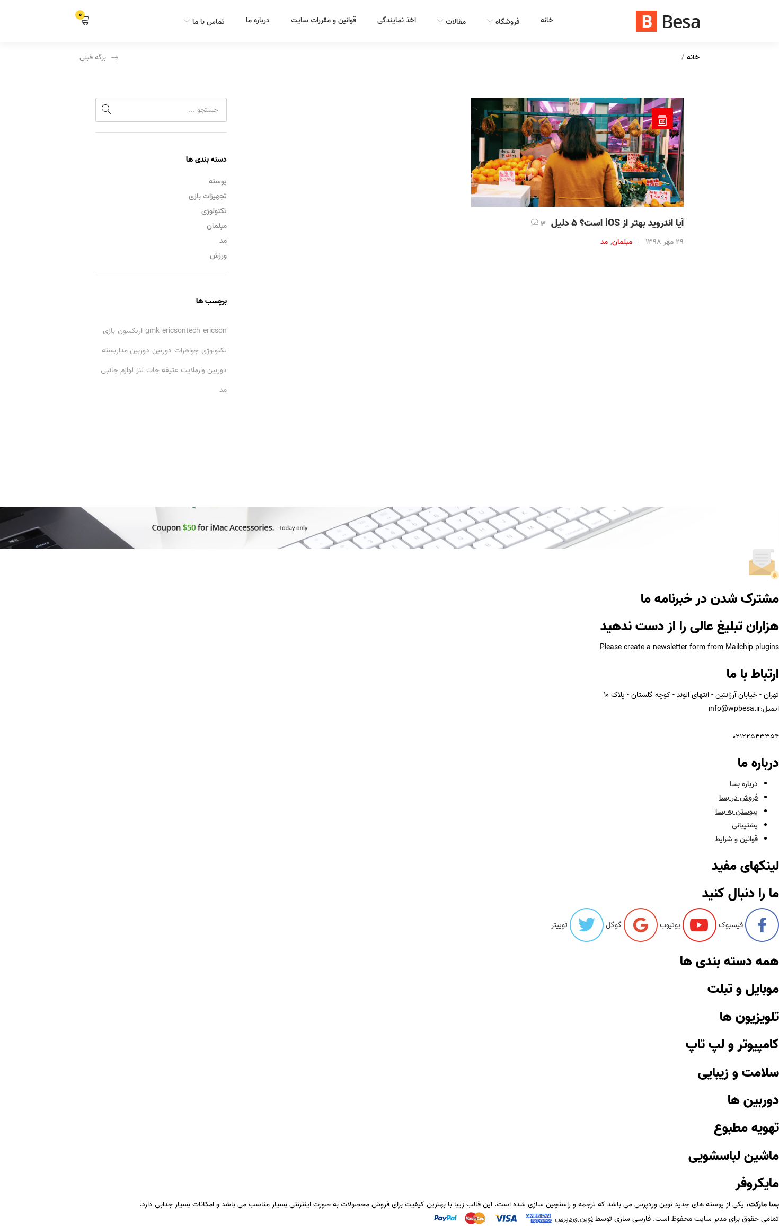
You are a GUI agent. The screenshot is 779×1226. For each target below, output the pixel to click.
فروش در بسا (738, 798)
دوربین (162, 351)
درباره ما (258, 20)
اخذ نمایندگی (396, 20)
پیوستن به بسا (736, 812)
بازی (109, 331)
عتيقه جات (162, 370)
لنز (140, 370)
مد (223, 241)
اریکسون (130, 331)
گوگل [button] (613, 925)
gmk (152, 331)
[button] (85, 21)
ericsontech (181, 331)
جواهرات (186, 351)
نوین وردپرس (574, 1219)
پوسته (218, 181)
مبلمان (217, 226)
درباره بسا (744, 784)
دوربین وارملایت (204, 370)
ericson (215, 331)
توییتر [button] (559, 925)
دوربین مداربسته (125, 351)
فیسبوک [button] (729, 925)
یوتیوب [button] (669, 925)
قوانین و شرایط (736, 839)
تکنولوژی (214, 211)
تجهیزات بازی (208, 196)
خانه (547, 20)
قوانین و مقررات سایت (323, 20)
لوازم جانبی (117, 370)
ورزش (218, 256)
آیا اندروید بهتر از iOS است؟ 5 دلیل (617, 223)
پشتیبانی (745, 825)
